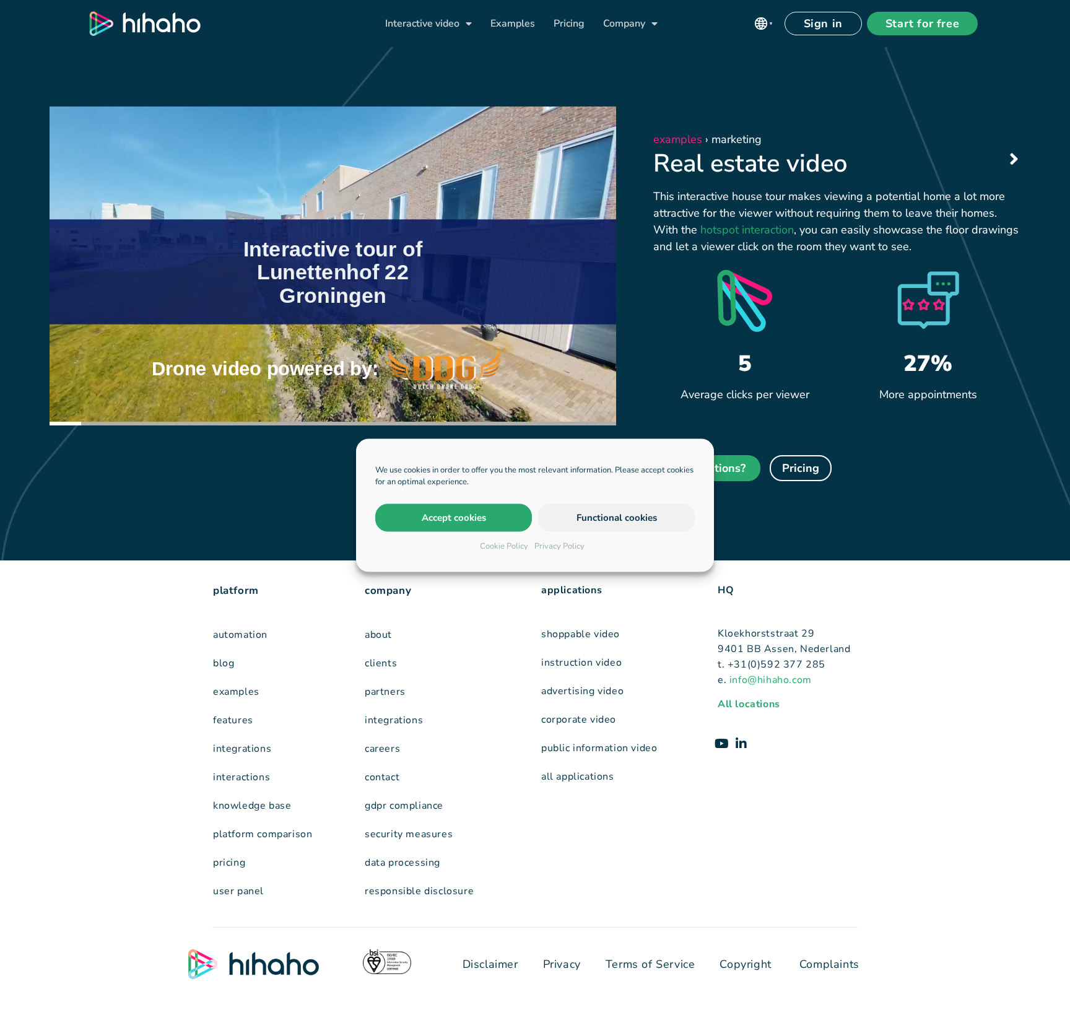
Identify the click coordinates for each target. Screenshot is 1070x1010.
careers (382, 748)
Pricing (569, 23)
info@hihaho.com (770, 680)
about (378, 635)
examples (236, 692)
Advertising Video (582, 691)
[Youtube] (721, 744)
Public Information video (599, 748)
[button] (763, 23)
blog (223, 663)
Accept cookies (454, 518)
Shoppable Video (580, 634)
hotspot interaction (747, 229)
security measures (409, 834)
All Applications (577, 776)
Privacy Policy (559, 545)
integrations (242, 748)
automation (240, 635)
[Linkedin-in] (741, 744)
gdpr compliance (404, 805)
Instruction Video (581, 662)
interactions (241, 777)
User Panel (238, 891)
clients (381, 663)
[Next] (1005, 159)
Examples (512, 23)
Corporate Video (578, 719)
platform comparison (262, 834)
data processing (402, 862)
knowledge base (252, 805)
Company (624, 23)
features (233, 720)
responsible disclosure (419, 891)
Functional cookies (616, 518)
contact (382, 777)
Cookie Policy (504, 545)
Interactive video (422, 23)
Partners (385, 692)
